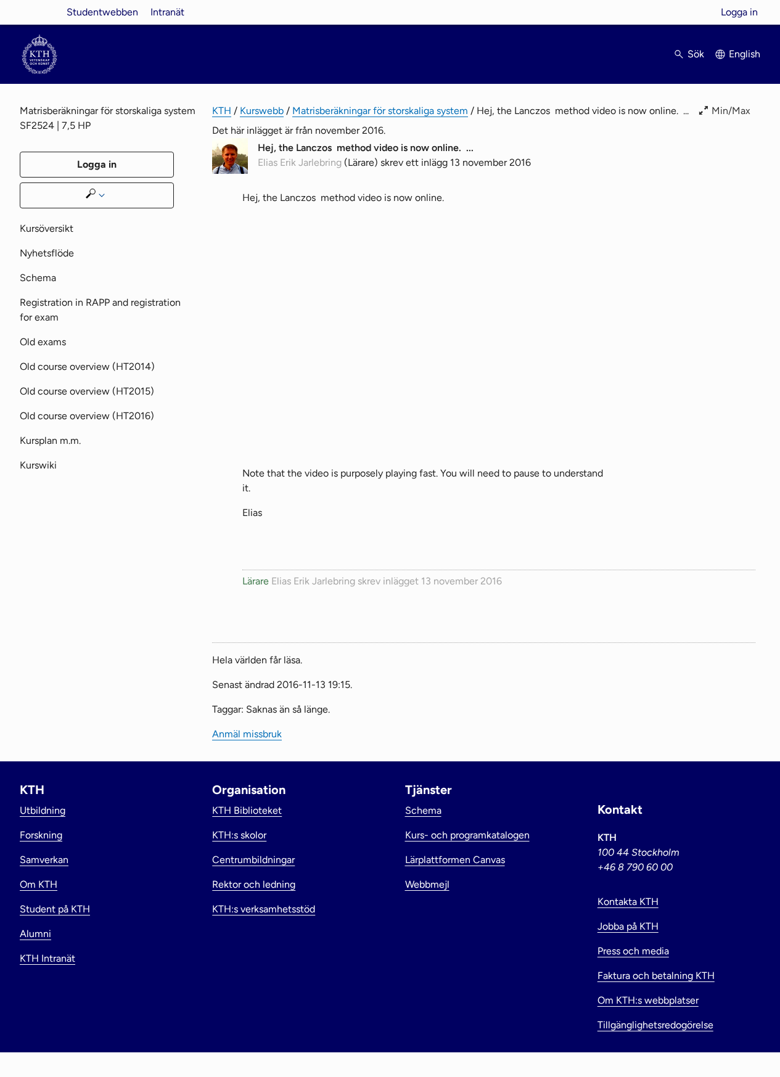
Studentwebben (102, 12)
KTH (221, 111)
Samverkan (44, 860)
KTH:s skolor (239, 835)
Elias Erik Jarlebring (300, 162)
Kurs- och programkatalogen (467, 835)
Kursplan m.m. (50, 440)
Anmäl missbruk (247, 734)
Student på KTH (55, 909)
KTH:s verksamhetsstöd (263, 909)
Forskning (41, 835)
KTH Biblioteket (247, 810)
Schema (38, 278)
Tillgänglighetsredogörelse (655, 1025)
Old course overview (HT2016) (87, 416)
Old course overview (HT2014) (87, 366)
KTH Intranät (47, 958)
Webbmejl (427, 884)
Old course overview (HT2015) (87, 391)
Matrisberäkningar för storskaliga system (380, 111)
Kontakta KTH (628, 901)
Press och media (633, 951)
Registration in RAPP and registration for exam (100, 310)
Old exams (43, 342)
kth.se (39, 12)
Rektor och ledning (253, 884)
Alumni (35, 934)
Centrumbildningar (253, 860)
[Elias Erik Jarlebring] (230, 170)
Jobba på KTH (628, 926)
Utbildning (42, 810)
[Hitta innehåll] (97, 195)
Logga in (739, 12)
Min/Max (731, 111)
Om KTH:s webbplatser (648, 1000)
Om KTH (38, 884)
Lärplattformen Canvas (455, 860)
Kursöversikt (46, 228)
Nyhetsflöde (47, 253)
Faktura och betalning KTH (656, 975)
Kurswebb (262, 111)
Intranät (167, 12)
